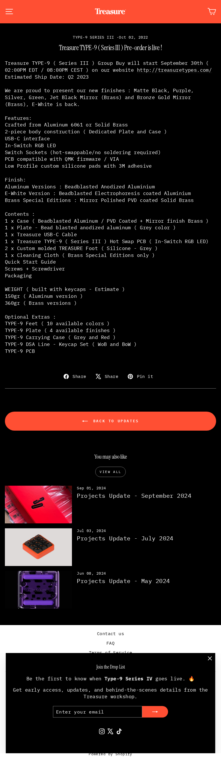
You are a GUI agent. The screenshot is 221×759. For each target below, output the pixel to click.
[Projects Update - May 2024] (38, 590)
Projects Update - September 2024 (134, 495)
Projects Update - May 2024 (123, 581)
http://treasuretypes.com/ (174, 70)
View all (110, 472)
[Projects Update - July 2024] (38, 547)
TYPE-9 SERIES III (93, 37)
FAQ (110, 643)
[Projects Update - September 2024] (38, 504)
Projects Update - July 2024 (125, 538)
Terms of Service (110, 652)
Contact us (110, 633)
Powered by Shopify (110, 754)
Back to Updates (114, 421)
